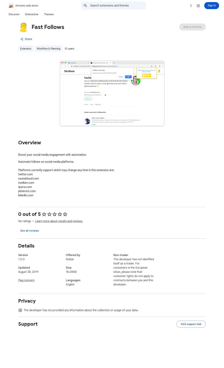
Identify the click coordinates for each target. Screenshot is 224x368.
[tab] (14, 14)
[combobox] (118, 5)
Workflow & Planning (48, 48)
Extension (25, 48)
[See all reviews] (29, 231)
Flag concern (26, 280)
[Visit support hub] (191, 324)
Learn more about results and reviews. (59, 221)
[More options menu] (190, 5)
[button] (198, 5)
